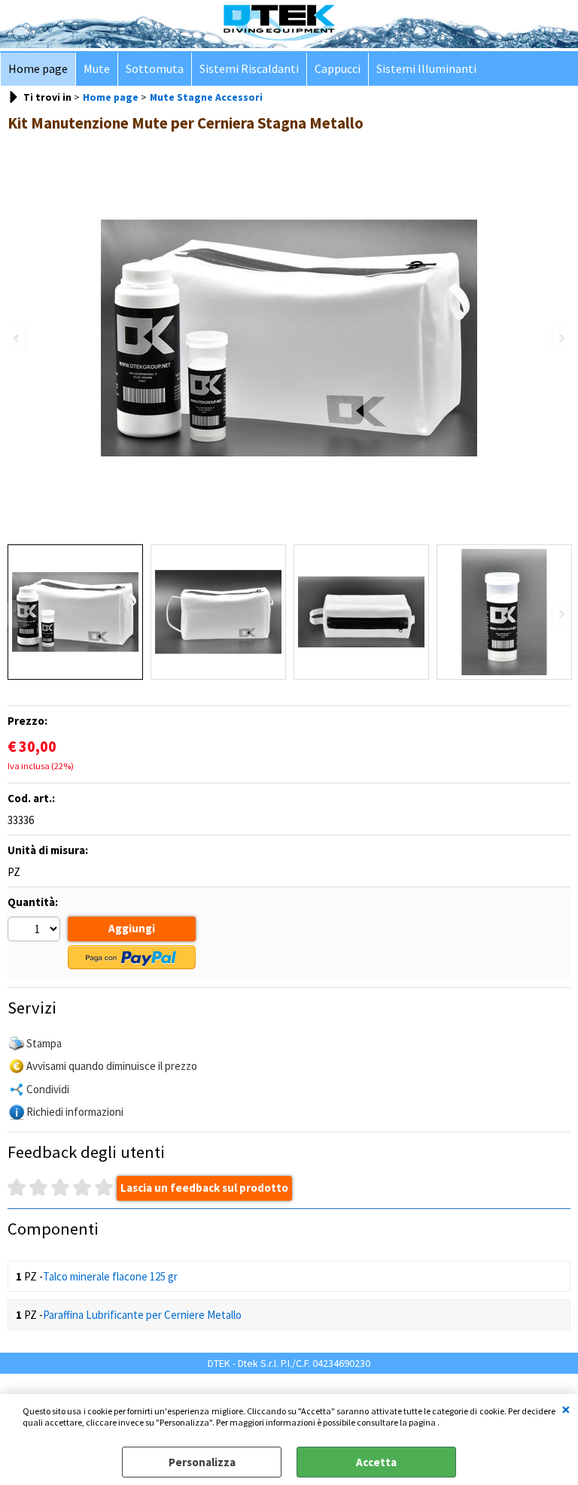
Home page (38, 69)
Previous (17, 614)
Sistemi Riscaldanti (249, 69)
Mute (97, 69)
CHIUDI (565, 1409)
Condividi (47, 1089)
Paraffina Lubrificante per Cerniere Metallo (142, 1315)
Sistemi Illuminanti (426, 69)
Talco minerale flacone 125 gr (110, 1276)
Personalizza (202, 1462)
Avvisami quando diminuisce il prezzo (111, 1066)
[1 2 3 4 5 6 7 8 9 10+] (36, 931)
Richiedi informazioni (74, 1112)
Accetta (376, 1462)
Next (560, 614)
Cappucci (337, 69)
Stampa (44, 1043)
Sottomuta (155, 69)
